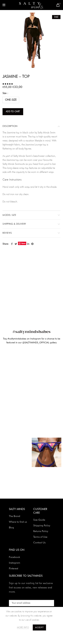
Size (5, 93)
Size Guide (39, 520)
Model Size (9, 215)
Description (10, 126)
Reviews (7, 233)
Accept (39, 627)
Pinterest (13, 568)
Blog (11, 528)
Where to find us (18, 522)
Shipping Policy (41, 526)
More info (23, 627)
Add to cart (13, 111)
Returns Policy (40, 531)
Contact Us (39, 543)
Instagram (14, 563)
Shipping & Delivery (14, 224)
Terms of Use (40, 537)
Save (23, 243)
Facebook (14, 557)
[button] (8, 84)
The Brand (14, 516)
